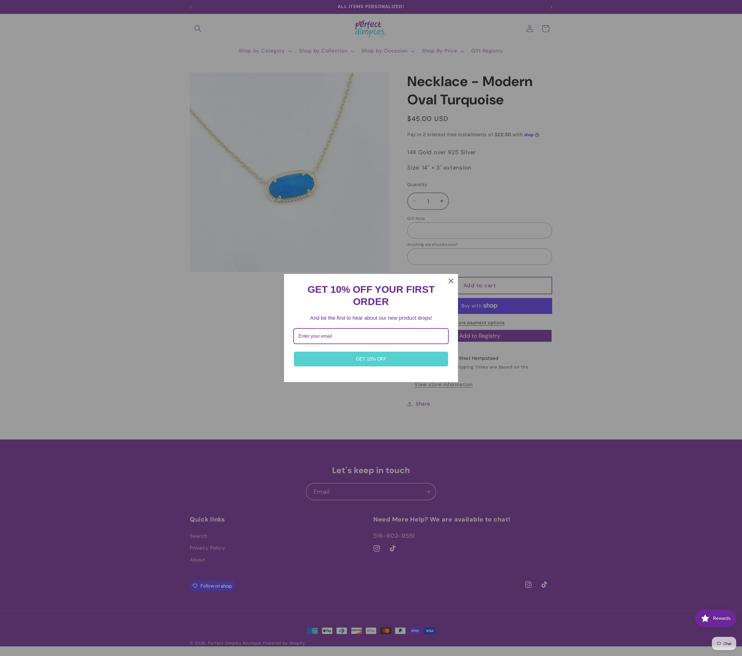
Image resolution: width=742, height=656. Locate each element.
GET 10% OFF (371, 359)
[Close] (451, 281)
